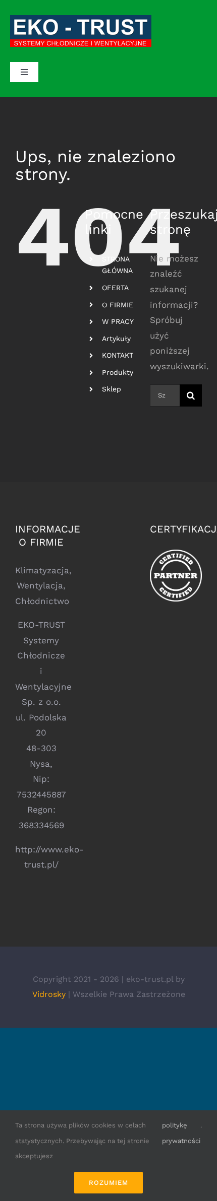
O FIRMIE (117, 305)
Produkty (117, 372)
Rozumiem (108, 1182)
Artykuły (116, 339)
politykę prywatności (181, 1133)
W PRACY (118, 321)
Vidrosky (49, 994)
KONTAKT (117, 355)
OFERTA (115, 288)
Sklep (111, 389)
